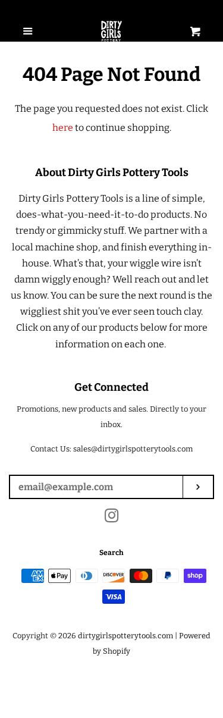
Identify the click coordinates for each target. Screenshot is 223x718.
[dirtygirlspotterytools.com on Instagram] (112, 517)
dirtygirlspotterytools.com (125, 635)
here (62, 127)
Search (111, 552)
